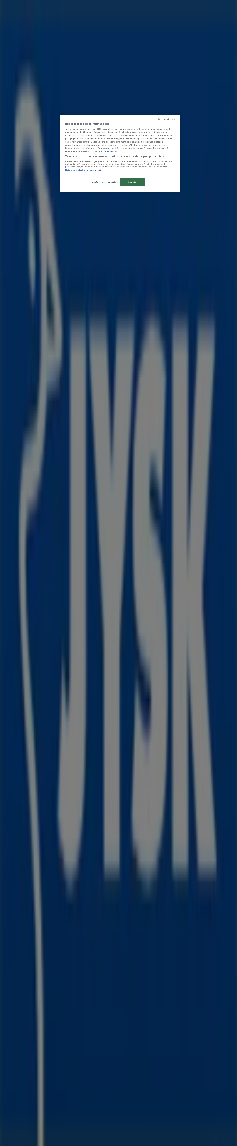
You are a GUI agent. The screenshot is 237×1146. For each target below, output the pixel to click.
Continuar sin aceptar (167, 119)
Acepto (132, 182)
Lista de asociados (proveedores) (83, 170)
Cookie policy (110, 151)
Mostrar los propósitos (104, 182)
